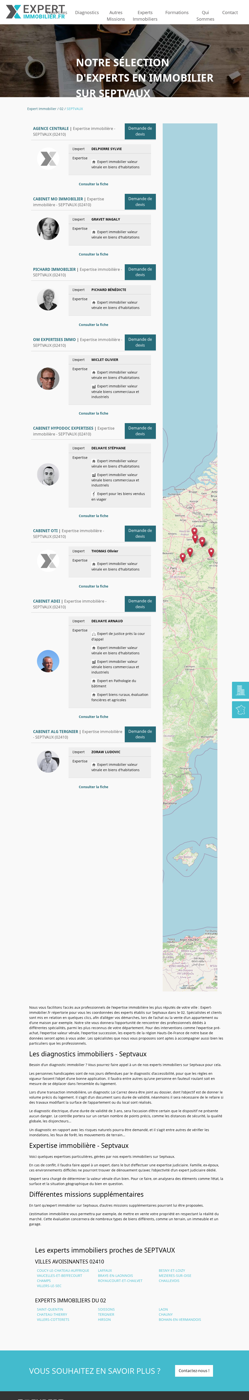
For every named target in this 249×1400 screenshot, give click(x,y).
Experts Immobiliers (145, 15)
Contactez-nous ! (194, 1370)
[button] (190, 552)
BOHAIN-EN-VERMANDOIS (180, 1319)
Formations (177, 12)
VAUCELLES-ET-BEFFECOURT (59, 1275)
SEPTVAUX (75, 108)
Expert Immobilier (41, 108)
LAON (163, 1309)
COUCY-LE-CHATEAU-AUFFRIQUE (63, 1270)
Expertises (56, 12)
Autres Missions (116, 15)
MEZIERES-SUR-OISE (175, 1275)
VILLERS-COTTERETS (53, 1319)
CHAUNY (166, 1314)
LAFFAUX (105, 1270)
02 (61, 108)
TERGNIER (106, 1314)
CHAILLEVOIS (169, 1280)
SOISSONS (106, 1309)
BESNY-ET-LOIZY (172, 1270)
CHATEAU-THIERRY (52, 1314)
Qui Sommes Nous (205, 16)
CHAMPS (44, 1280)
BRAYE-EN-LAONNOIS (115, 1275)
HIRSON (104, 1319)
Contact (230, 12)
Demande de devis (140, 131)
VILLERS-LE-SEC (49, 1285)
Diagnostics (87, 12)
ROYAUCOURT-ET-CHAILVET (120, 1280)
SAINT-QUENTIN (50, 1309)
